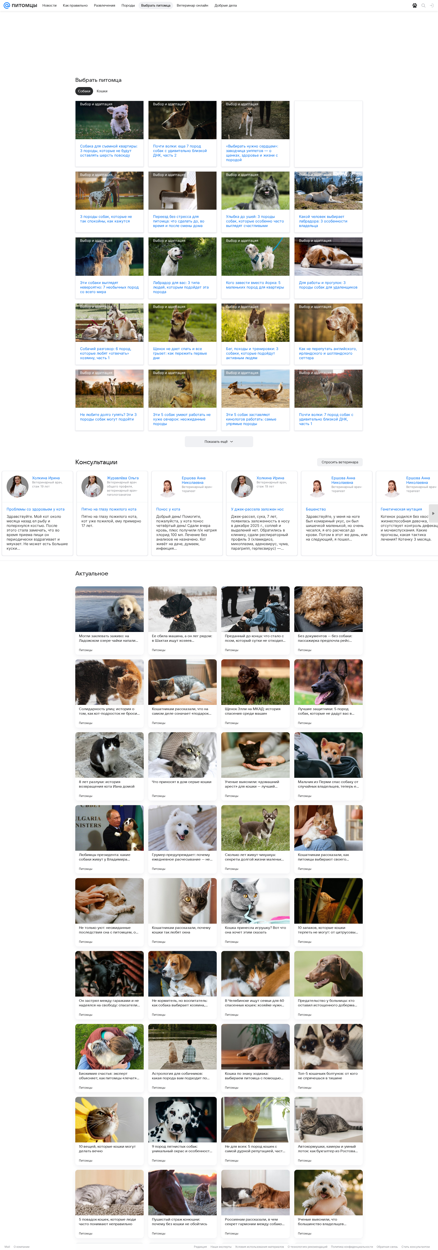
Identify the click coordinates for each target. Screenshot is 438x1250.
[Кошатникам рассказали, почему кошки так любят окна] (182, 912)
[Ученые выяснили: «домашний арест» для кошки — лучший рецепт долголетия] (255, 766)
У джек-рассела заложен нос (257, 509)
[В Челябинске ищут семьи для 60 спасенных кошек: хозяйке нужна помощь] (255, 985)
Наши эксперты (221, 1246)
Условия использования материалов (259, 1246)
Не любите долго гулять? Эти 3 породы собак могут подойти (108, 416)
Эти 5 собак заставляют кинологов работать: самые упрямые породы (251, 419)
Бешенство (316, 509)
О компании (21, 1246)
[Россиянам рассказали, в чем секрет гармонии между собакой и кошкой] (255, 1204)
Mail (7, 1246)
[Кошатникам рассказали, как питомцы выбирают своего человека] (328, 839)
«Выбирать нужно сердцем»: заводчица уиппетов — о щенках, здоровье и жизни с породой (252, 153)
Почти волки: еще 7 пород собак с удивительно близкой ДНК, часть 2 (180, 150)
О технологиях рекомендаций (307, 1246)
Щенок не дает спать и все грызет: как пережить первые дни (180, 353)
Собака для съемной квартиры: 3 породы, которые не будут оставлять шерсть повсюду (108, 150)
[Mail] (7, 5)
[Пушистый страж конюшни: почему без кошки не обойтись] (182, 1204)
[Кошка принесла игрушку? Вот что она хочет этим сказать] (255, 912)
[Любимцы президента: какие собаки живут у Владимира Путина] (109, 839)
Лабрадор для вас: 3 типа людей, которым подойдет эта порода (181, 287)
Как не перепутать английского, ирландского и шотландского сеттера (328, 353)
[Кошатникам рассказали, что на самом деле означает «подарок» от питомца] (182, 693)
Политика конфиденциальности (352, 1246)
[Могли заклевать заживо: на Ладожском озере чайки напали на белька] (109, 620)
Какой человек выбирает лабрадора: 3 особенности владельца (323, 221)
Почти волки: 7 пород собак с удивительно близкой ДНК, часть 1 (326, 419)
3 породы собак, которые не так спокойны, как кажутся (106, 218)
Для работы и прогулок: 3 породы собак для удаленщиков (328, 284)
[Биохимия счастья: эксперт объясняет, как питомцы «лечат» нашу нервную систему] (109, 1058)
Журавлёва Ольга (123, 478)
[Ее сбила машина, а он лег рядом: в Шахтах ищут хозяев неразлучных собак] (182, 620)
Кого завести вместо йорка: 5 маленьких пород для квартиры (255, 284)
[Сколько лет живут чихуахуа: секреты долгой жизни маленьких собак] (255, 839)
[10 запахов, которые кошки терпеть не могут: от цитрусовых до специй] (328, 912)
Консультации (96, 462)
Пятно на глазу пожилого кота (108, 509)
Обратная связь (387, 1246)
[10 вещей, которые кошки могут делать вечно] (109, 1131)
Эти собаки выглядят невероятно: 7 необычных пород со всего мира (109, 287)
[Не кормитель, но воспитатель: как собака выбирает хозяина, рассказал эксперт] (182, 985)
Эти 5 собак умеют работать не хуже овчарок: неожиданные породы (182, 419)
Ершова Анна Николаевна (194, 480)
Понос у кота (168, 509)
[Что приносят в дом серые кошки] (182, 766)
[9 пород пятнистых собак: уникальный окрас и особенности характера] (182, 1131)
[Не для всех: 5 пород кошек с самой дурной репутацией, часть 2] (255, 1131)
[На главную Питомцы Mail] (23, 5)
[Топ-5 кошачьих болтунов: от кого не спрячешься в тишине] (328, 1058)
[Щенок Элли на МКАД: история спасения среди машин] (255, 693)
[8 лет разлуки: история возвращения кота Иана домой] (109, 766)
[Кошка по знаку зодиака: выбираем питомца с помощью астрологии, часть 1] (255, 1058)
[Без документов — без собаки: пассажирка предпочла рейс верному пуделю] (328, 620)
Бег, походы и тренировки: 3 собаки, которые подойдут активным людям (252, 353)
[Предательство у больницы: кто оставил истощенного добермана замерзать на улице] (328, 985)
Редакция (200, 1246)
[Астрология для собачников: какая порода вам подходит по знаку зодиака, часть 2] (182, 1058)
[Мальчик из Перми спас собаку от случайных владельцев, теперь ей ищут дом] (328, 766)
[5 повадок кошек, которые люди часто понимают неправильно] (109, 1204)
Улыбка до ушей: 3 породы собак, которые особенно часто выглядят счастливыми (255, 221)
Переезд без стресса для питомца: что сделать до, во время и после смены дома (178, 221)
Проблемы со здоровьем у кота (36, 509)
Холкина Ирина (46, 478)
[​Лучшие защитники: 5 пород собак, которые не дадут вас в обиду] (328, 693)
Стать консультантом (416, 1246)
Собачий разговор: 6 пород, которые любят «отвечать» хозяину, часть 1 (105, 353)
